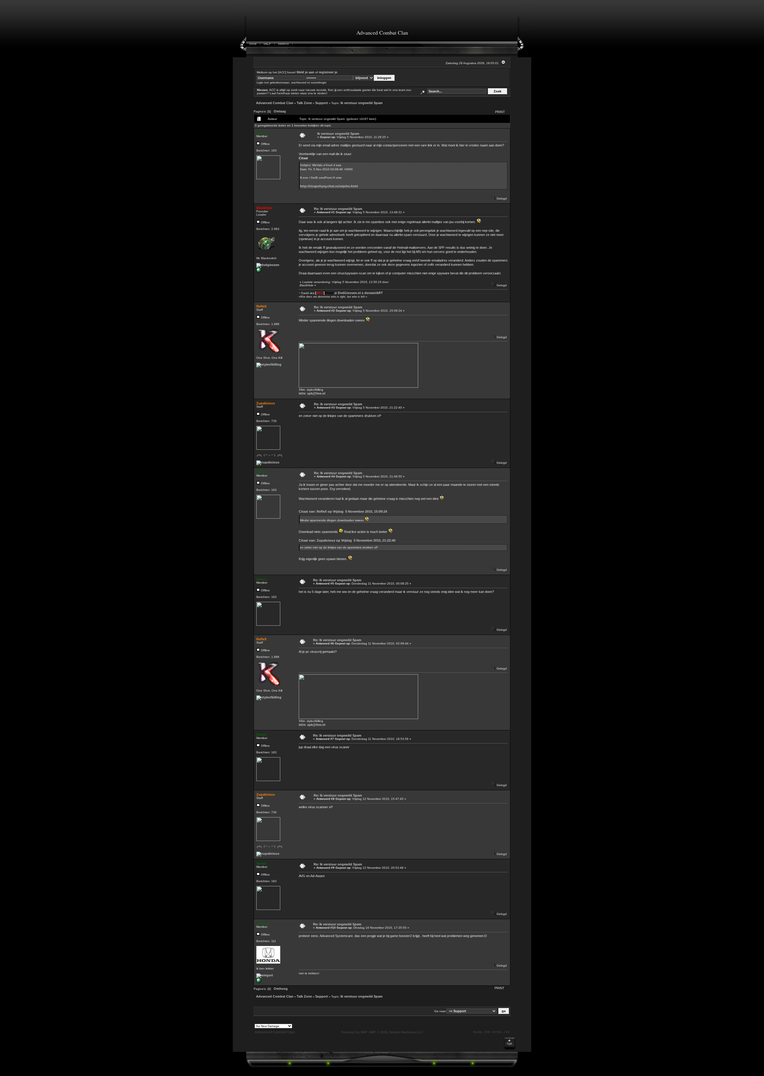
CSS (506, 1032)
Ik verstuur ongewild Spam (362, 103)
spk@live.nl (316, 393)
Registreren (340, 44)
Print (500, 112)
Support (321, 103)
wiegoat (262, 923)
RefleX (261, 306)
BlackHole (264, 208)
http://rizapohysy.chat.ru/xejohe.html (329, 186)
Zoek (283, 44)
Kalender (303, 44)
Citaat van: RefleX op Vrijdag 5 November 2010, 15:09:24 (343, 511)
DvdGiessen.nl (349, 293)
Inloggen (321, 44)
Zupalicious (265, 403)
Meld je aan (305, 72)
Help (267, 44)
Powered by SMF (354, 1032)
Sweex (261, 132)
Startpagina (253, 44)
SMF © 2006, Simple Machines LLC (396, 1032)
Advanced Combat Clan (274, 103)
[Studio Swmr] (258, 982)
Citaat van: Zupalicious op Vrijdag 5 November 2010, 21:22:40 (347, 540)
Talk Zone (304, 103)
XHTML (497, 1032)
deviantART (373, 293)
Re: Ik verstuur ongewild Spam (338, 209)
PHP (487, 1032)
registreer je (328, 72)
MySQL (478, 1032)
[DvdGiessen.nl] (258, 271)
